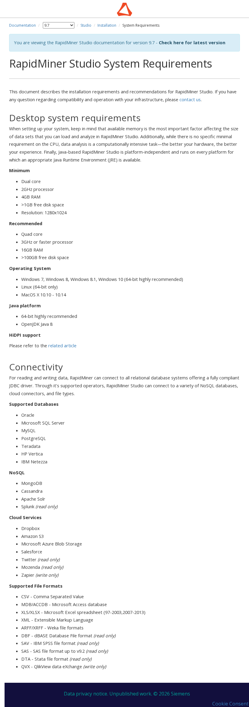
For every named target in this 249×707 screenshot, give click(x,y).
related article (62, 345)
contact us (190, 99)
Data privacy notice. (86, 693)
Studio (85, 25)
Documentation (22, 25)
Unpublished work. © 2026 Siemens (149, 693)
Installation (106, 25)
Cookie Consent (230, 703)
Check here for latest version (192, 42)
